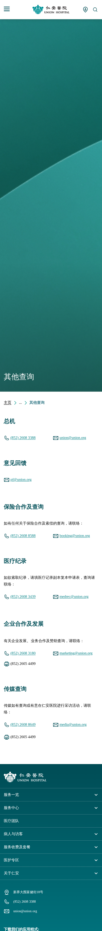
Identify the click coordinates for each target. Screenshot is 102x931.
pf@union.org (21, 480)
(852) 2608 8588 (23, 536)
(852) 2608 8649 (23, 724)
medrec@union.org (74, 597)
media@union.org (73, 724)
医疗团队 (11, 821)
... (20, 402)
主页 (7, 402)
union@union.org (73, 438)
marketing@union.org (76, 653)
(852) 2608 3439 (23, 597)
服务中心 (11, 808)
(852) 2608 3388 (23, 438)
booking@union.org (75, 536)
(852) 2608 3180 (23, 653)
